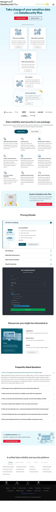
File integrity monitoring (21, 478)
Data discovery (33, 480)
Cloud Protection (6, 485)
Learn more (21, 249)
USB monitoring (46, 480)
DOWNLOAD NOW (21, 18)
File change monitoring (7, 480)
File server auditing (16, 303)
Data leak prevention (16, 313)
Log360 (45, 129)
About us (8, 499)
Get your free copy (8, 359)
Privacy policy (47, 499)
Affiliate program (20, 502)
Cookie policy (10, 502)
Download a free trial (34, 253)
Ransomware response (7, 483)
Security (30, 499)
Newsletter (29, 502)
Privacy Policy (42, 321)
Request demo (35, 18)
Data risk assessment (16, 311)
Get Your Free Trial (12, 452)
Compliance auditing (47, 483)
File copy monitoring (34, 483)
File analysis (15, 309)
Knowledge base (32, 361)
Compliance (38, 499)
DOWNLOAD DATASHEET (44, 213)
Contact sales (38, 502)
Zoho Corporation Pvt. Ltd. (25, 508)
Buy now (23, 253)
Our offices (46, 502)
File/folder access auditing (8, 478)
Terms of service (22, 499)
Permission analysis (20, 483)
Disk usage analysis (20, 480)
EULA (13, 499)
